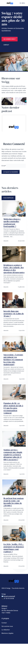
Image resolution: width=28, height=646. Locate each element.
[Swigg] (10, 3)
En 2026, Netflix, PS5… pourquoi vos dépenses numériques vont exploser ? (14, 548)
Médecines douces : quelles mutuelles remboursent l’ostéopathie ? (12, 223)
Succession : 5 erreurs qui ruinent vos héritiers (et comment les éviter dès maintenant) (13, 359)
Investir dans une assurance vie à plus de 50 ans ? (14, 313)
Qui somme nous (7, 626)
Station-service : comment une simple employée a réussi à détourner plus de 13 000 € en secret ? (13, 454)
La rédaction (6, 630)
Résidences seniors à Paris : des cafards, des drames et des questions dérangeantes (14, 269)
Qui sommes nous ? (10, 39)
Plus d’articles (8, 198)
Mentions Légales (7, 633)
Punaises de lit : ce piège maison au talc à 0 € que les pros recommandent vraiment (13, 408)
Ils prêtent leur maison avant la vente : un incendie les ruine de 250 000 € (14, 502)
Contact (6, 45)
